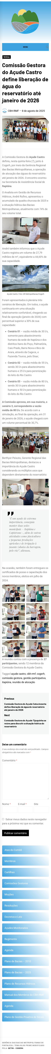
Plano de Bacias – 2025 (18, 972)
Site (36, 804)
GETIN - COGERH (15, 1048)
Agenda (9, 950)
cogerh (41, 673)
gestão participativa (34, 678)
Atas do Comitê (13, 849)
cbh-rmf (31, 673)
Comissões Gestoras (16, 883)
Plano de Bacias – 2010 (18, 961)
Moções (9, 894)
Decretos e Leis (13, 916)
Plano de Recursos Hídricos (20, 983)
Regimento (11, 939)
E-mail (22, 804)
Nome (6, 804)
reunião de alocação (23, 682)
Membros (10, 861)
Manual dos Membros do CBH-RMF (24, 994)
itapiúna (6, 682)
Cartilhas (10, 872)
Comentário (9, 760)
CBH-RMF (13, 110)
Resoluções (11, 905)
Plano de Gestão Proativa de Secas (24, 1017)
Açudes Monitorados (16, 927)
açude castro (18, 673)
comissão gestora (12, 678)
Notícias (7, 57)
